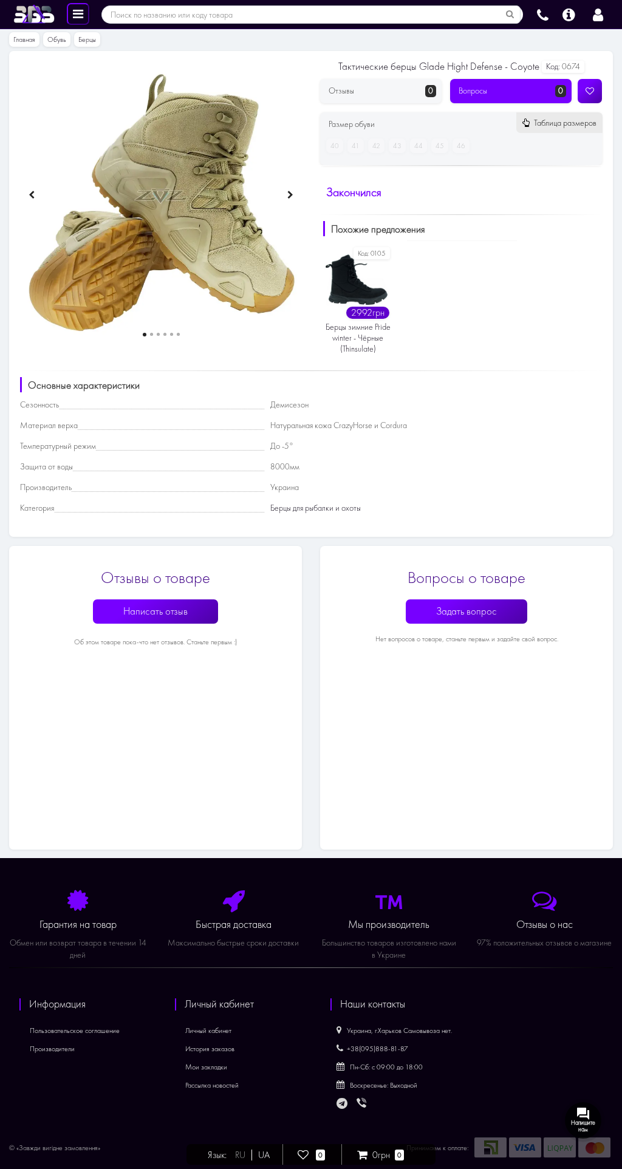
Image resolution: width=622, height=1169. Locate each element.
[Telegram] (343, 1104)
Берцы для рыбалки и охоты (315, 508)
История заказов (209, 1049)
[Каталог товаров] (78, 13)
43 (397, 145)
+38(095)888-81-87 (377, 1049)
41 (356, 145)
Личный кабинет (208, 1030)
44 (418, 145)
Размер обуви (462, 123)
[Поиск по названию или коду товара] (510, 14)
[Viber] (363, 1104)
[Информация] (568, 13)
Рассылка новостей (212, 1085)
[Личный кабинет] (598, 13)
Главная (24, 39)
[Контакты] (543, 13)
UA (264, 1155)
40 (334, 145)
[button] (144, 334)
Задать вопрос (466, 611)
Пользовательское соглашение (75, 1030)
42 (376, 145)
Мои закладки (206, 1067)
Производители (52, 1049)
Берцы (87, 39)
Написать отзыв (155, 611)
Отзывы (381, 91)
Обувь (56, 39)
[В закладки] (590, 91)
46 (461, 145)
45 (440, 145)
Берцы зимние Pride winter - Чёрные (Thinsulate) (358, 338)
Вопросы (511, 91)
